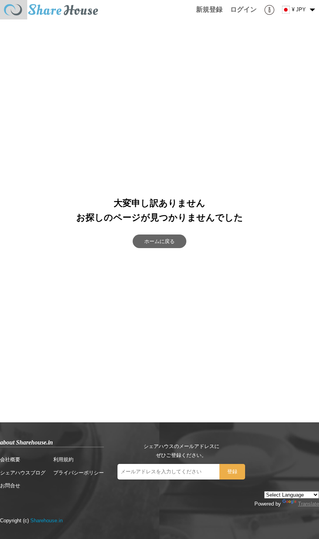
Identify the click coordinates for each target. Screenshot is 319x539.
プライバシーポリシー (78, 473)
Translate (308, 504)
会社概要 (10, 459)
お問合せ (10, 485)
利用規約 (63, 459)
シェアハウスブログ (23, 473)
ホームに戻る (159, 241)
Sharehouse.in (46, 520)
